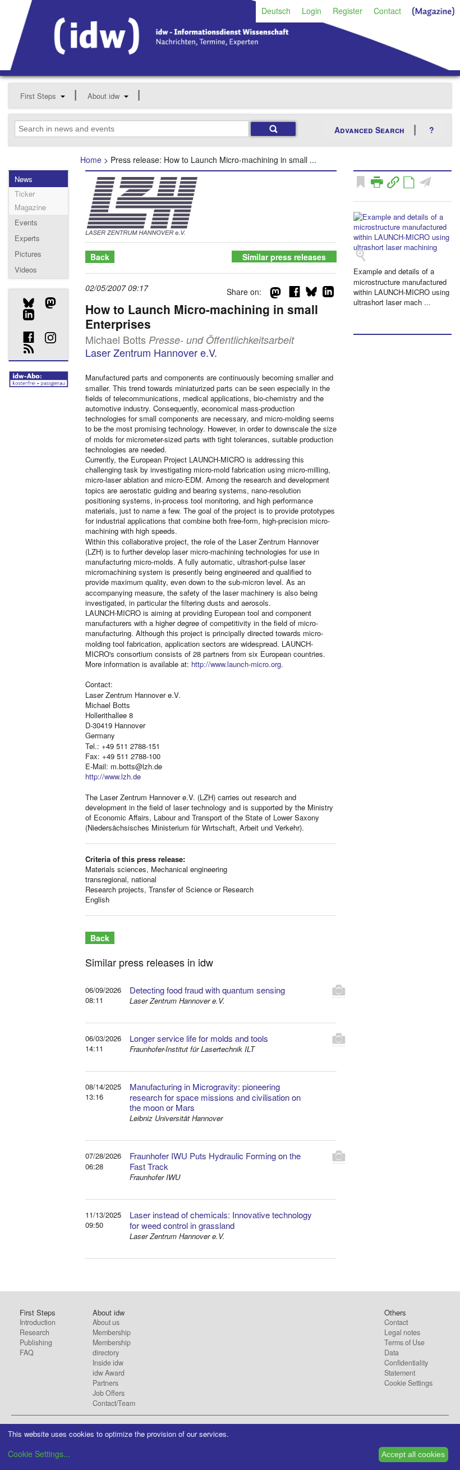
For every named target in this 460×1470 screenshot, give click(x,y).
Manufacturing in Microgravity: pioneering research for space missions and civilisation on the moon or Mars (215, 1097)
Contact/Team (114, 1403)
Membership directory (112, 1347)
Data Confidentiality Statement (406, 1363)
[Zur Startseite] (230, 66)
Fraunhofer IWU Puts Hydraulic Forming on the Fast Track (215, 1161)
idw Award (109, 1373)
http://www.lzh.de (113, 776)
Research (34, 1332)
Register (347, 10)
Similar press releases (284, 256)
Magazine (30, 207)
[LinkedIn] (24, 314)
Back (99, 256)
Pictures (28, 253)
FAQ (27, 1353)
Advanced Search (369, 129)
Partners (105, 1383)
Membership (112, 1332)
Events (26, 222)
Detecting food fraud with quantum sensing (207, 990)
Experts (27, 238)
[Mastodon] (46, 302)
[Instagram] (46, 337)
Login (311, 10)
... (427, 302)
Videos (26, 269)
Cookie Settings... (39, 1454)
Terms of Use (404, 1342)
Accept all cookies (413, 1454)
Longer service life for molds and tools (199, 1038)
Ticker (25, 193)
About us (106, 1322)
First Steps (38, 95)
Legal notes (402, 1332)
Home (91, 159)
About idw (103, 95)
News (24, 179)
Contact (387, 10)
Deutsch (276, 10)
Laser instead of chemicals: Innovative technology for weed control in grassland (221, 1220)
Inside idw (108, 1363)
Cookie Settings (408, 1383)
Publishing (36, 1342)
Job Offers (109, 1393)
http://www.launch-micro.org (236, 664)
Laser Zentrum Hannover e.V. (151, 352)
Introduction (38, 1322)
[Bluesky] (24, 302)
